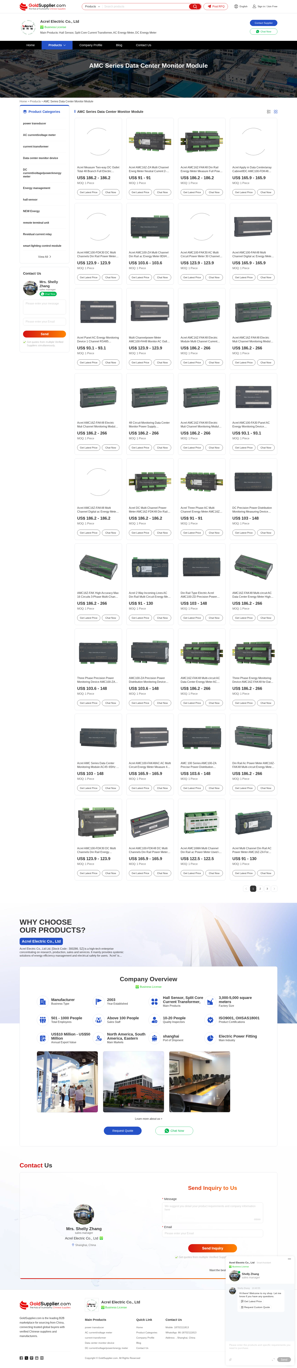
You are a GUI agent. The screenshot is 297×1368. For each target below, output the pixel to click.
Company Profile (145, 1337)
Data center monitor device (40, 158)
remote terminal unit (36, 222)
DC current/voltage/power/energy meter (42, 173)
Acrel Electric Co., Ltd (81, 1238)
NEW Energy (31, 211)
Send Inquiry (212, 1248)
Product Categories (146, 1332)
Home (23, 101)
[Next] (274, 889)
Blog (138, 1342)
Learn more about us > (148, 1118)
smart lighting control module (42, 245)
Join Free (272, 6)
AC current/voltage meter (39, 135)
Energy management (36, 188)
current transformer (35, 146)
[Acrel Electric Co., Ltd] (28, 27)
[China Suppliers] (42, 6)
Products (35, 101)
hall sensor (30, 199)
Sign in (261, 6)
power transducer (34, 123)
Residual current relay (37, 234)
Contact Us (142, 1348)
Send (44, 334)
